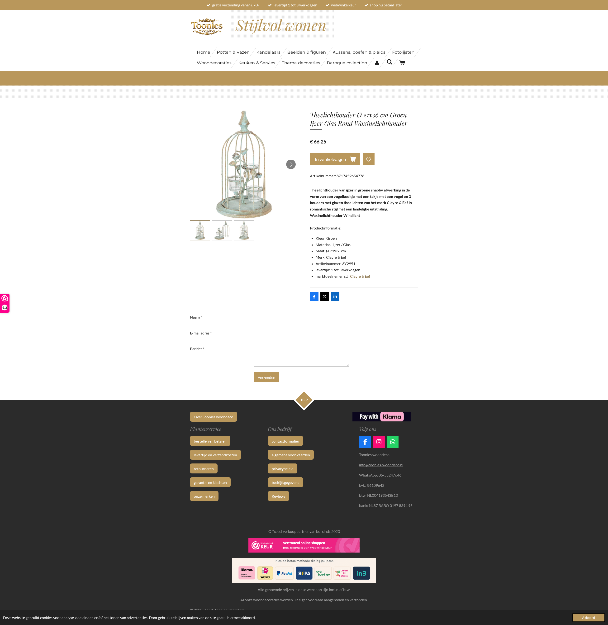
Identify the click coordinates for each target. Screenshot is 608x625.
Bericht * (197, 348)
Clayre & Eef (360, 276)
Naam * (196, 317)
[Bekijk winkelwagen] (402, 63)
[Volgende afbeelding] (291, 164)
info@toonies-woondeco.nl (381, 465)
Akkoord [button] (588, 617)
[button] (200, 230)
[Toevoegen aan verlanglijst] (369, 159)
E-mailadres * (201, 333)
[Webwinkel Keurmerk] (304, 546)
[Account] (376, 63)
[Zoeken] (389, 62)
